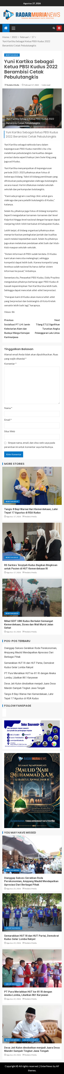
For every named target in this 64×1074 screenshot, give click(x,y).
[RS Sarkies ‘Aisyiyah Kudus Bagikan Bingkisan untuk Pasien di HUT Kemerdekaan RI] (32, 542)
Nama (8, 407)
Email (8, 419)
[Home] (6, 28)
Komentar (10, 363)
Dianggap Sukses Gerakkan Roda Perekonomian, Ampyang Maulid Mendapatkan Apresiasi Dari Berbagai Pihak (30, 652)
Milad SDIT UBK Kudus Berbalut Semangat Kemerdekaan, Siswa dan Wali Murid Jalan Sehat (28, 624)
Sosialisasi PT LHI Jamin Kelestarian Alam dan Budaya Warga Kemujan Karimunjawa (17, 328)
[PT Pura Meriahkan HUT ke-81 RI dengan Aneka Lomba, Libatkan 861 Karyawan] (32, 968)
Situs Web (9, 431)
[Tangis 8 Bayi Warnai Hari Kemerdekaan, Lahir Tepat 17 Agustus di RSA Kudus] (32, 486)
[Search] (54, 28)
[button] (13, 28)
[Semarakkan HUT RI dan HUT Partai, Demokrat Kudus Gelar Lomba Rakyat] (32, 912)
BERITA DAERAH (12, 870)
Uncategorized (13, 928)
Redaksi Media (13, 85)
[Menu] (13, 28)
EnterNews (46, 1066)
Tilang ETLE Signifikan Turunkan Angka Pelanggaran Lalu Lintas (47, 326)
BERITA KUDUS (12, 55)
